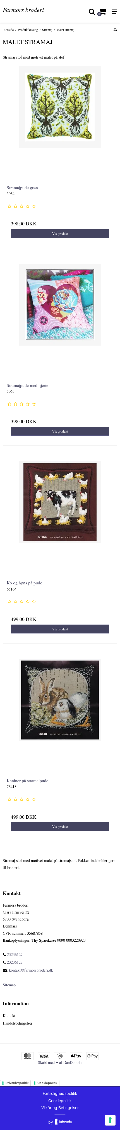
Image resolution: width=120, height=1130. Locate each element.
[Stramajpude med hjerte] (60, 321)
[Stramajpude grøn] (60, 123)
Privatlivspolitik (17, 1083)
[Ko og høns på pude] (60, 518)
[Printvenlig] (115, 29)
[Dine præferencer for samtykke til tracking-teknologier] (110, 1120)
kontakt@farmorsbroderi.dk (31, 970)
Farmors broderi (23, 10)
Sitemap (9, 984)
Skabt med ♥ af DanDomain (60, 1062)
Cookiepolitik (47, 1083)
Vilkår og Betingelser (60, 1107)
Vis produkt (60, 233)
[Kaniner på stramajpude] (60, 716)
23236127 (14, 954)
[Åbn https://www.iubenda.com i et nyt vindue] (63, 1122)
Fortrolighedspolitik (60, 1093)
